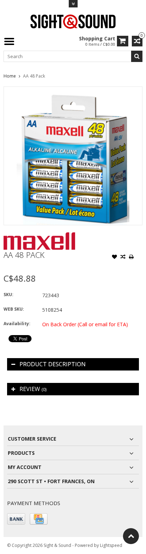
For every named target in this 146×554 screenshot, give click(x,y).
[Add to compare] (123, 257)
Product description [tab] (52, 364)
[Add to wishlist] (114, 257)
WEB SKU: (14, 309)
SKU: (8, 295)
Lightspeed (111, 545)
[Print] (131, 257)
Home (10, 76)
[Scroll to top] (131, 536)
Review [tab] (32, 389)
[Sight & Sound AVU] (73, 21)
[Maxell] (39, 236)
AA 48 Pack (34, 76)
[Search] (136, 56)
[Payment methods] (16, 519)
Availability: (17, 324)
